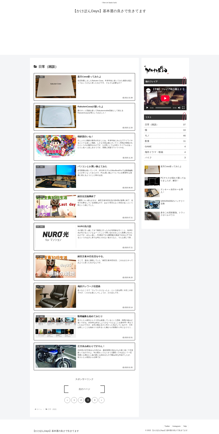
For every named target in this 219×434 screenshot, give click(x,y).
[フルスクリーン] (183, 107)
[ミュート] (179, 107)
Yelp (185, 426)
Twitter (167, 426)
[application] (165, 98)
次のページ (84, 389)
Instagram (176, 426)
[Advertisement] (109, 37)
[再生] (147, 107)
